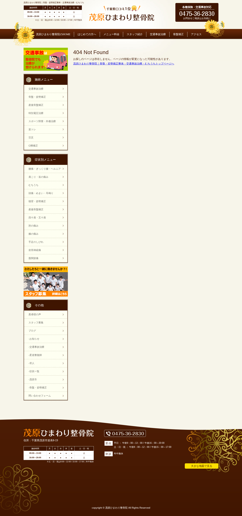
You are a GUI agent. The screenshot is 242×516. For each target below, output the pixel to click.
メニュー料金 (111, 34)
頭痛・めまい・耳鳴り (41, 193)
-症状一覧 (34, 371)
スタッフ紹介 (135, 34)
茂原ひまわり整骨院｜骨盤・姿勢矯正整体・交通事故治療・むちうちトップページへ (123, 63)
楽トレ (32, 129)
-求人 (31, 363)
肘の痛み (33, 225)
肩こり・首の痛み (38, 176)
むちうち (33, 185)
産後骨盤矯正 (36, 105)
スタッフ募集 (36, 322)
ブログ (32, 330)
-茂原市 (33, 379)
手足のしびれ (36, 242)
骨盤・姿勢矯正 (37, 96)
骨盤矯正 (178, 34)
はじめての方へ (87, 34)
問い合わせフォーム (40, 395)
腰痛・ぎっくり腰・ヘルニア (45, 168)
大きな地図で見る (201, 465)
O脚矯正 (33, 145)
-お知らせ (34, 338)
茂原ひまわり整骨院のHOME (53, 34)
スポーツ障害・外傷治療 (42, 121)
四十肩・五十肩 (37, 217)
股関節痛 (33, 258)
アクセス (196, 34)
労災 (31, 137)
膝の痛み (33, 233)
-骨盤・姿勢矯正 (38, 387)
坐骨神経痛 (35, 250)
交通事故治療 (158, 34)
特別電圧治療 (36, 113)
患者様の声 (35, 314)
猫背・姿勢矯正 (37, 201)
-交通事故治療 (36, 346)
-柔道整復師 (35, 355)
